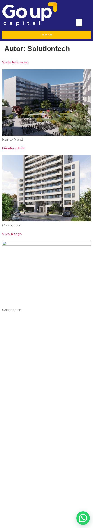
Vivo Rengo (12, 234)
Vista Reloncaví (15, 62)
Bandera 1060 (13, 148)
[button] (79, 22)
